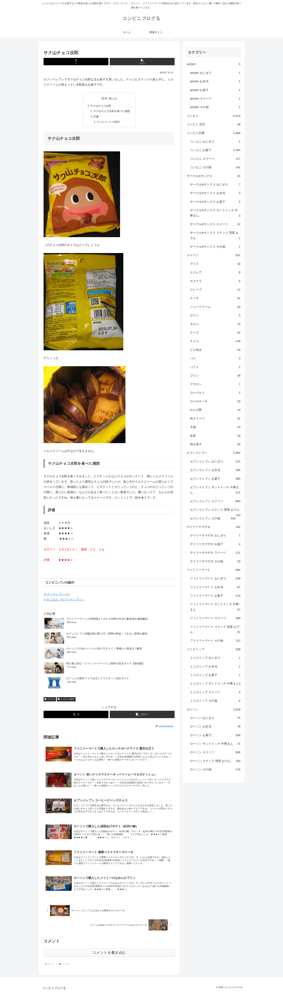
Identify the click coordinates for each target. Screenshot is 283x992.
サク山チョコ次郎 (100, 105)
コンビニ (51, 699)
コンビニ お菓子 (67, 699)
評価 (96, 116)
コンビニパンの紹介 (108, 121)
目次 (104, 98)
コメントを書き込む (109, 953)
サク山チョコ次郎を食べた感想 (111, 111)
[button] (142, 61)
